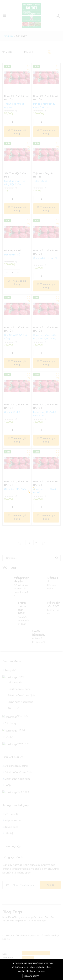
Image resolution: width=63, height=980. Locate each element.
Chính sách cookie (35, 971)
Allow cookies (31, 976)
